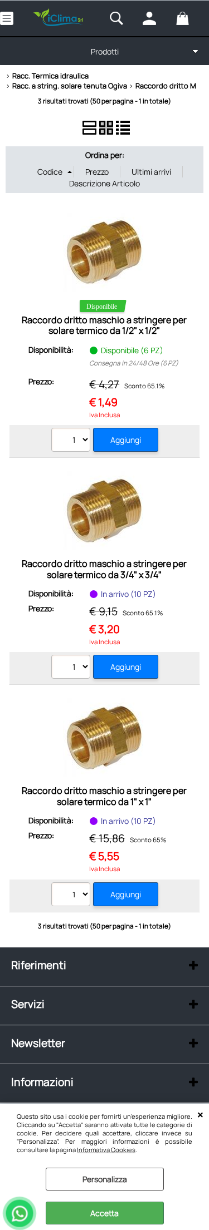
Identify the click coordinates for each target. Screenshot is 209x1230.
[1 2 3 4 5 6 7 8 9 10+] (72, 668)
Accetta (104, 1213)
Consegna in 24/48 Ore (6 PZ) (133, 363)
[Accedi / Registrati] (156, 18)
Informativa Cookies (106, 1149)
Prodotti (105, 51)
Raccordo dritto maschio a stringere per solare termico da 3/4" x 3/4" (104, 568)
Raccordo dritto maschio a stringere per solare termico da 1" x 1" (104, 795)
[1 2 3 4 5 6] (72, 441)
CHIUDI (200, 1114)
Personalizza (104, 1179)
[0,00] (190, 18)
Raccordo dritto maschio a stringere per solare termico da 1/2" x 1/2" (104, 325)
